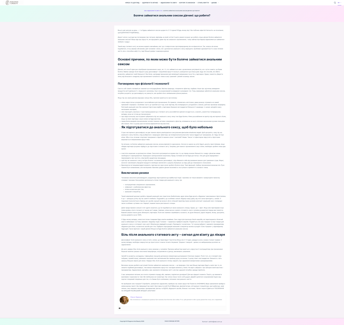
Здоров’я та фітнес (150, 3)
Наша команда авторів (172, 321)
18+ (161, 10)
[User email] (119, 308)
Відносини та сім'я (153, 10)
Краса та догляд (132, 3)
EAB (145, 10)
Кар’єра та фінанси (187, 3)
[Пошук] (335, 3)
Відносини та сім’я (169, 3)
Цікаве (214, 3)
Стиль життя (203, 3)
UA (338, 2)
